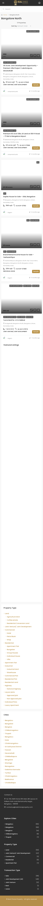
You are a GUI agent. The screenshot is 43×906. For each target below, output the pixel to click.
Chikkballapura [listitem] (11, 756)
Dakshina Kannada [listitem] (12, 770)
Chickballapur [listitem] (10, 783)
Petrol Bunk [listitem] (11, 636)
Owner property (11, 251)
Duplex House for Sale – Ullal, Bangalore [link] (19, 196)
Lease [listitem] (8, 889)
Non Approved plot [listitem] (14, 699)
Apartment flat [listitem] (11, 663)
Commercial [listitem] (10, 630)
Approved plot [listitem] (12, 695)
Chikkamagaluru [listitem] (11, 730)
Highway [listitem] (8, 686)
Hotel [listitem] (9, 633)
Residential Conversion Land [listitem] (18, 623)
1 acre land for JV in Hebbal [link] (14, 320)
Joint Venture (21, 317)
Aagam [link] (10, 212)
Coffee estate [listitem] (12, 620)
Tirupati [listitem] (8, 733)
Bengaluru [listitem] (9, 720)
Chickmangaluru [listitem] (11, 743)
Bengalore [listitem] (9, 760)
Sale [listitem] (7, 876)
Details (36, 85)
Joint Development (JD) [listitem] (14, 879)
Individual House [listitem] (13, 656)
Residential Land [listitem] (11, 682)
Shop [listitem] (9, 640)
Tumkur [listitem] (8, 773)
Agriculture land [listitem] (13, 617)
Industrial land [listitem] (13, 669)
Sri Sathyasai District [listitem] (13, 747)
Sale (5, 193)
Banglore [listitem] (8, 727)
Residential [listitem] (9, 643)
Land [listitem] (7, 613)
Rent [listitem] (7, 886)
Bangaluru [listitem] (9, 737)
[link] (21, 44)
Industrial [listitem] (9, 666)
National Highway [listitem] (14, 689)
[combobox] (24, 26)
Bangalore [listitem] (9, 724)
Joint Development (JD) (10, 62)
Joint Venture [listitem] (10, 882)
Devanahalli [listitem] (9, 753)
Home (5, 15)
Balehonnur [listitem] (9, 779)
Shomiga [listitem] (8, 763)
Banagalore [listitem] (9, 766)
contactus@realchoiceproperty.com (19, 807)
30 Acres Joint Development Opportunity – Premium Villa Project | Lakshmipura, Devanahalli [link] (20, 68)
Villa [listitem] (8, 659)
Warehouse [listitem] (11, 672)
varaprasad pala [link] (13, 91)
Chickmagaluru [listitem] (11, 776)
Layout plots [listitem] (10, 692)
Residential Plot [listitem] (11, 679)
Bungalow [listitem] (11, 650)
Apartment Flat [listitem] (13, 646)
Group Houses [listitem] (12, 653)
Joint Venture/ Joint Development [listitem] (18, 627)
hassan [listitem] (8, 750)
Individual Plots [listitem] (11, 702)
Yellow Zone (29, 317)
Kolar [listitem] (7, 740)
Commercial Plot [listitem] (11, 676)
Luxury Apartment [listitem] (12, 705)
